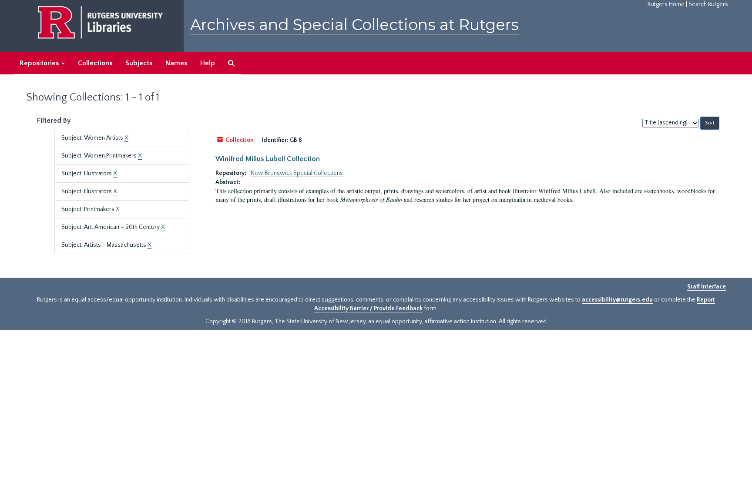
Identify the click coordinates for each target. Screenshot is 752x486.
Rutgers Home (666, 4)
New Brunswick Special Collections (297, 173)
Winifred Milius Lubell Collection (267, 159)
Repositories (40, 63)
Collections (95, 63)
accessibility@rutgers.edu (617, 299)
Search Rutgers (708, 4)
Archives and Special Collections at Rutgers (354, 24)
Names (176, 63)
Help (207, 63)
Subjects (138, 63)
